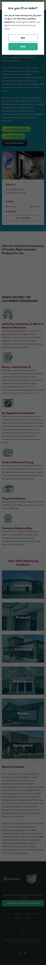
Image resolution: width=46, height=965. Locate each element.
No (23, 38)
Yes (23, 46)
